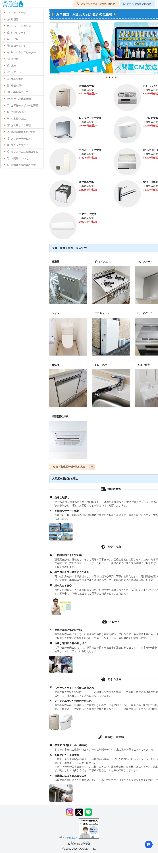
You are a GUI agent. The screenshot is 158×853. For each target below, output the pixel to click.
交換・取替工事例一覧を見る (69, 466)
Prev (54, 47)
